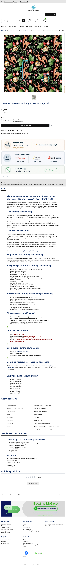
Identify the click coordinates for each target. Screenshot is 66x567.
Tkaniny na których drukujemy (31, 531)
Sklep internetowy (31, 564)
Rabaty (25, 524)
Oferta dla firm (27, 529)
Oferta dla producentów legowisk (54, 524)
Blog (24, 546)
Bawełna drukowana (26, 30)
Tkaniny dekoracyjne (14, 30)
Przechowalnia (5, 543)
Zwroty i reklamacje (6, 527)
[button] (23, 20)
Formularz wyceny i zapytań (30, 545)
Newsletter (26, 541)
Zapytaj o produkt (50, 14)
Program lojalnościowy (29, 526)
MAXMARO (4, 30)
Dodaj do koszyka (25, 125)
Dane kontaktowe (28, 543)
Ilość (2, 117)
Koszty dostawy (5, 532)
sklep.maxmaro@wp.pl (10, 2)
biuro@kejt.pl (11, 465)
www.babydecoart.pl (21, 352)
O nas (24, 539)
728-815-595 (24, 2)
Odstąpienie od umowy (7, 529)
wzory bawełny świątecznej (29, 251)
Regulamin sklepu (6, 524)
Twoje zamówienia (6, 539)
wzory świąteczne (37, 30)
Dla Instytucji (26, 527)
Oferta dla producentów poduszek (54, 526)
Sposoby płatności (6, 531)
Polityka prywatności (6, 526)
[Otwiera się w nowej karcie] (38, 553)
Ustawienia (4, 541)
